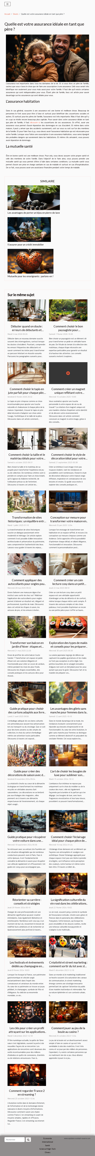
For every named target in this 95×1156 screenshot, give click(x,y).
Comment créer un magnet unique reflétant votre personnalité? (68, 392)
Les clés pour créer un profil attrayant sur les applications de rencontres (27, 1031)
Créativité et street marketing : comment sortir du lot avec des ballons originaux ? (68, 966)
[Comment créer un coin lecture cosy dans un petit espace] (68, 564)
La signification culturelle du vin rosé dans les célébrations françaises (68, 903)
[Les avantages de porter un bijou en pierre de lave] (34, 197)
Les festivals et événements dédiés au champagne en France (27, 966)
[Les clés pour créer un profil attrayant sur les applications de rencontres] (27, 1012)
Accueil (7, 13)
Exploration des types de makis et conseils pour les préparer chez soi (68, 646)
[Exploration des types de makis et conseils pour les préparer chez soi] (68, 626)
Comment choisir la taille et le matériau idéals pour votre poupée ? (27, 458)
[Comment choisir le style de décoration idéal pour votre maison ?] (68, 438)
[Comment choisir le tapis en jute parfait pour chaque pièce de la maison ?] (27, 372)
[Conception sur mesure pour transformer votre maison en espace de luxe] (68, 501)
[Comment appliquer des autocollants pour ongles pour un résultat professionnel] (27, 564)
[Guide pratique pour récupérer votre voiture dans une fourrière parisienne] (27, 820)
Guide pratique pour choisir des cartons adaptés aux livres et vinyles (27, 712)
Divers (15, 13)
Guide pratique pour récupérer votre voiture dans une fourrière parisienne (27, 840)
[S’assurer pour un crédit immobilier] (29, 229)
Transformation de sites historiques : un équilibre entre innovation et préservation (27, 521)
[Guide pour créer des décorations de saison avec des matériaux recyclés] (27, 755)
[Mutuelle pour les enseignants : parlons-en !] (30, 261)
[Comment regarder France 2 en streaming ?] (27, 1074)
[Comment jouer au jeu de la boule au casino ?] (68, 1012)
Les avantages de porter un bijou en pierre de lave (34, 212)
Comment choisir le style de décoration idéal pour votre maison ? (68, 458)
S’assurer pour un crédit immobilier (26, 244)
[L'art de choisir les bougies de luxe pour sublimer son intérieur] (68, 755)
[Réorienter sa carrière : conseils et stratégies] (27, 883)
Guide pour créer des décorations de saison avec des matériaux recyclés (27, 775)
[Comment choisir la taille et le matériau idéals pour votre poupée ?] (27, 438)
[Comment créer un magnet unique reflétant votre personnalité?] (68, 372)
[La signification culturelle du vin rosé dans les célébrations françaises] (68, 883)
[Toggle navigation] (7, 4)
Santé (47, 1145)
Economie (47, 1138)
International (47, 1142)
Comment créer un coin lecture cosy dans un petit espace (68, 583)
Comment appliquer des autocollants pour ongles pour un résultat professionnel (27, 583)
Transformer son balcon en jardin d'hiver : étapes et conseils (27, 646)
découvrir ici (35, 122)
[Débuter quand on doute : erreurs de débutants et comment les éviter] (27, 310)
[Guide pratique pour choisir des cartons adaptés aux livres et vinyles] (27, 692)
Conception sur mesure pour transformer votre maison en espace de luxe (68, 521)
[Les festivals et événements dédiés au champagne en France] (27, 946)
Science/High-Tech (47, 1149)
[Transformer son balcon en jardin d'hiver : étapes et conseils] (27, 626)
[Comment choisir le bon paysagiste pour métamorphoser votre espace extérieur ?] (68, 310)
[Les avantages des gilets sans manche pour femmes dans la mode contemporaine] (68, 692)
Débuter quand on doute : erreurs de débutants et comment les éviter (27, 330)
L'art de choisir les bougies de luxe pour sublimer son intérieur (68, 775)
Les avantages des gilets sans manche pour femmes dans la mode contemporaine (68, 712)
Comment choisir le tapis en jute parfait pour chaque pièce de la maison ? (26, 392)
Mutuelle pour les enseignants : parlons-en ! (30, 276)
